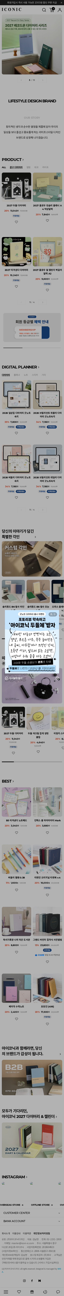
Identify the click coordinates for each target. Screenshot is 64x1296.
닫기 (55, 678)
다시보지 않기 (15, 678)
